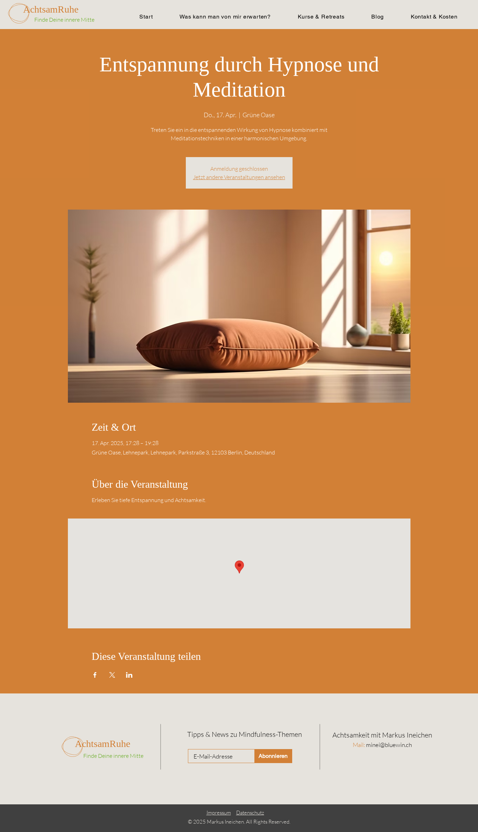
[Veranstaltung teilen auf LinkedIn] (129, 675)
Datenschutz (250, 812)
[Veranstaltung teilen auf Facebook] (95, 675)
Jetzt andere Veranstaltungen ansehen (239, 177)
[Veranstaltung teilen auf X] (112, 675)
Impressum (218, 812)
